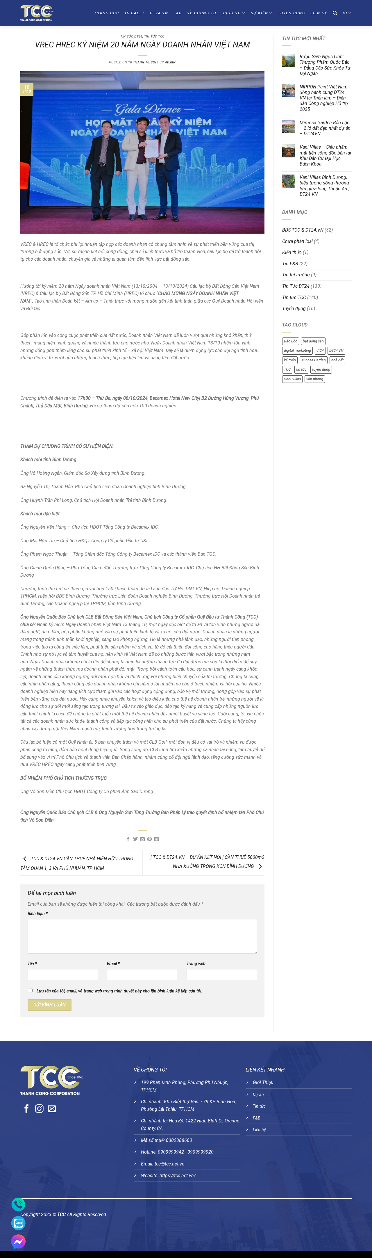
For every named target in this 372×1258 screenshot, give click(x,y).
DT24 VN (336, 350)
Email (113, 963)
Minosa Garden (313, 360)
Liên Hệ (319, 13)
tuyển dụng (321, 369)
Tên (32, 963)
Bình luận (38, 913)
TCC (287, 369)
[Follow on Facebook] (26, 1109)
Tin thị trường (296, 275)
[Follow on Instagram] (39, 1109)
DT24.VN (159, 13)
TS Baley (134, 13)
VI (345, 13)
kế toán (290, 360)
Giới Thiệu (263, 1082)
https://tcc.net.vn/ (178, 1175)
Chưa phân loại (297, 241)
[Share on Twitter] (135, 839)
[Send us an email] (52, 1109)
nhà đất (337, 360)
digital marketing (297, 350)
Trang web (196, 963)
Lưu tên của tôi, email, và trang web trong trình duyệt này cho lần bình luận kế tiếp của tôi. (119, 991)
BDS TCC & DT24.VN (302, 230)
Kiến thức (292, 252)
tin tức (301, 369)
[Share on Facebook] (128, 839)
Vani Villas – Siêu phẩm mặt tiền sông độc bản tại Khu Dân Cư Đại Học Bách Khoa (325, 155)
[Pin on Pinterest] (149, 839)
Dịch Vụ (232, 13)
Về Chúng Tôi (202, 13)
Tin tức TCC (154, 36)
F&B (178, 13)
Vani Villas (292, 379)
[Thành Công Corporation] (47, 13)
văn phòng (314, 379)
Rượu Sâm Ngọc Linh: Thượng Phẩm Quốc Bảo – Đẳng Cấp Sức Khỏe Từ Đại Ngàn (325, 65)
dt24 (320, 350)
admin (170, 62)
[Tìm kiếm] (335, 13)
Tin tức (259, 1106)
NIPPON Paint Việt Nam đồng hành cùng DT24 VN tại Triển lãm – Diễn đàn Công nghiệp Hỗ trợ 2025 (324, 98)
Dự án (258, 1094)
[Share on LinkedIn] (156, 839)
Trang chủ (106, 13)
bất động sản (313, 341)
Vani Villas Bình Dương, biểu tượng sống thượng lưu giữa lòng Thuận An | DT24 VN (325, 186)
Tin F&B (290, 263)
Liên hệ (259, 1129)
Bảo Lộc (290, 341)
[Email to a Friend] (142, 839)
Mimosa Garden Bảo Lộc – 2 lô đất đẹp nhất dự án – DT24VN (325, 128)
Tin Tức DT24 (131, 36)
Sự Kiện (259, 13)
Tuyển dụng (291, 13)
